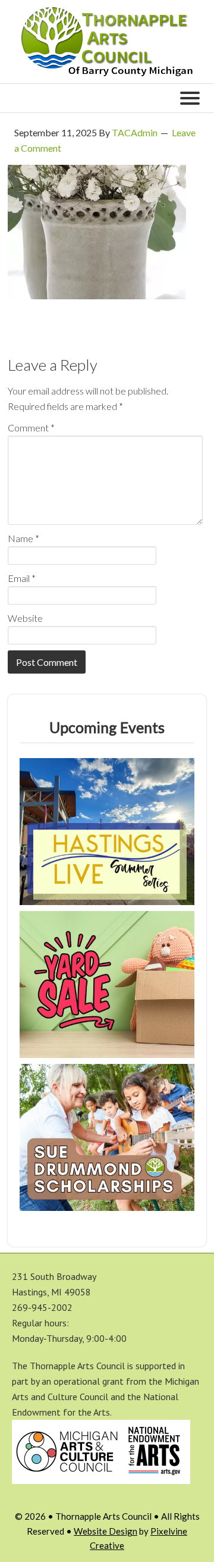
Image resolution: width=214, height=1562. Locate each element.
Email (22, 578)
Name (23, 538)
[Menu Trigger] (189, 97)
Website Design (105, 1531)
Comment (31, 427)
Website (25, 618)
